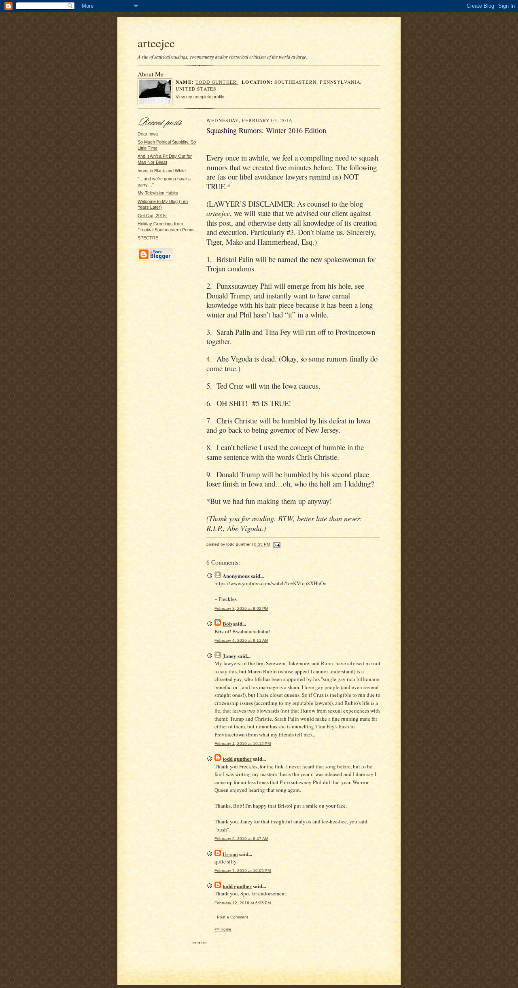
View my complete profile (200, 96)
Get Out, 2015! (152, 215)
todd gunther (216, 82)
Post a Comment (232, 917)
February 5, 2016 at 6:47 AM (241, 838)
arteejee (156, 43)
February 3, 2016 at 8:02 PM (241, 608)
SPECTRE (148, 237)
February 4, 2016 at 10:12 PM (242, 743)
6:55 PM (262, 544)
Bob (227, 623)
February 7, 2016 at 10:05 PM (242, 870)
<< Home (222, 929)
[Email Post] (275, 544)
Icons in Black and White (162, 170)
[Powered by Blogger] (155, 259)
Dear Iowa (148, 133)
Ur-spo (230, 854)
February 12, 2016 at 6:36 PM (242, 903)
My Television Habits (158, 192)
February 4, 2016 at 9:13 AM (241, 640)
